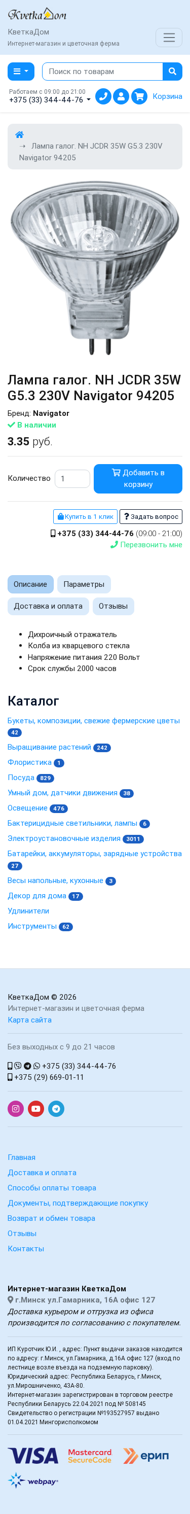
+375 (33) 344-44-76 (78, 1066)
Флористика (34, 762)
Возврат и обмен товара (51, 1218)
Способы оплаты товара (52, 1187)
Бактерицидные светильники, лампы (77, 823)
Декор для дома (44, 895)
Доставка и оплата (42, 1172)
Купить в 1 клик (88, 516)
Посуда (29, 777)
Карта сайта (30, 1020)
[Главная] (19, 134)
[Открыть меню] (169, 37)
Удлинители (28, 911)
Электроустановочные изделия (74, 838)
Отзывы (22, 1233)
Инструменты (38, 926)
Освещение (36, 808)
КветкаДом (28, 997)
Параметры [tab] (83, 584)
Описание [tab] (30, 584)
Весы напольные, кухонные (60, 880)
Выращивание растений (57, 747)
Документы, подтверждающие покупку (78, 1203)
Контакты (26, 1248)
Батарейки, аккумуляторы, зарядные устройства (95, 859)
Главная (21, 1157)
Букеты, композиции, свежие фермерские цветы (94, 726)
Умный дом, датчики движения (69, 792)
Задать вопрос (153, 516)
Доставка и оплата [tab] (48, 606)
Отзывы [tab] (113, 606)
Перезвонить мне (150, 544)
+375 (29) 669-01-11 (48, 1077)
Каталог (33, 701)
